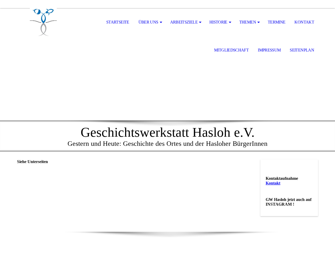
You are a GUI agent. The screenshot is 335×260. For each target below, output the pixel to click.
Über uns (148, 22)
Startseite (117, 22)
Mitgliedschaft (231, 50)
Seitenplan (302, 50)
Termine (277, 22)
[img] (43, 22)
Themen (247, 22)
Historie (218, 22)
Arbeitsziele (184, 22)
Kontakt (304, 22)
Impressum (269, 50)
